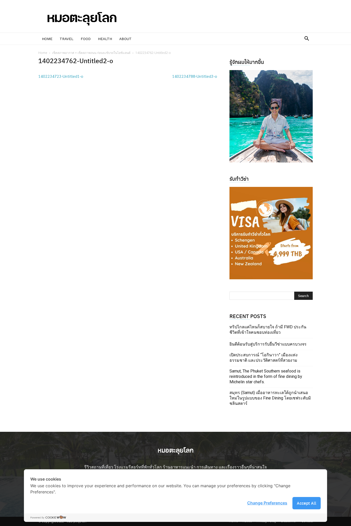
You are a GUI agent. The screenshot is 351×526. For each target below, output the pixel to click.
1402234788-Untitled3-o (194, 76)
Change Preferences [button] (267, 502)
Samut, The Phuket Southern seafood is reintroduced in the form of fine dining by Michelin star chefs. (265, 376)
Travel (66, 39)
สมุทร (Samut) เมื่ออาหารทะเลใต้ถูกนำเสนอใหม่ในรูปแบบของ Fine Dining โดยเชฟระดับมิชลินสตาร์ (270, 398)
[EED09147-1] (271, 116)
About (125, 39)
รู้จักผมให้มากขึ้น (246, 61)
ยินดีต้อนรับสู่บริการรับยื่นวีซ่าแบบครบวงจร (268, 344)
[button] (306, 39)
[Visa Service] (271, 233)
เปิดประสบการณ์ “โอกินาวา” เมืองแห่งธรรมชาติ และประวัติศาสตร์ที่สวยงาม (263, 357)
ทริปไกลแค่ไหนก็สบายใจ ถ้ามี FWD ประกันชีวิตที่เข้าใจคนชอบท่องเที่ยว (267, 329)
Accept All (306, 503)
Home (47, 39)
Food (86, 39)
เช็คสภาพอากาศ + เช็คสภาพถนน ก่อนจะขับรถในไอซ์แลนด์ (91, 53)
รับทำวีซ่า (239, 178)
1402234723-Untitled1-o (60, 76)
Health (105, 39)
